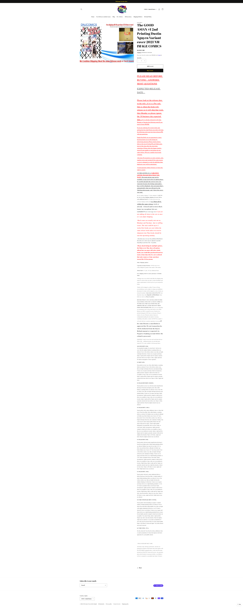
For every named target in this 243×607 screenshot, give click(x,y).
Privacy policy (109, 604)
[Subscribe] (105, 585)
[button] (81, 9)
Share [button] (140, 568)
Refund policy (101, 604)
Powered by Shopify (92, 604)
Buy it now (150, 70)
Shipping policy (125, 604)
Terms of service (116, 604)
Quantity (139, 58)
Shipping (139, 52)
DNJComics (85, 604)
